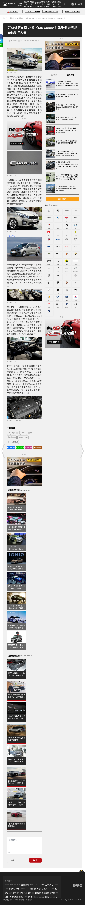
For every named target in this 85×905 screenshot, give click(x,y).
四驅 (29, 893)
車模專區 (32, 3)
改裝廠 (21, 897)
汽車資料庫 (32, 8)
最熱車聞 (70, 75)
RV (39, 885)
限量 (31, 889)
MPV (42, 885)
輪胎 (11, 884)
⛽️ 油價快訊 (12, 12)
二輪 (57, 893)
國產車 (56, 884)
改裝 (31, 884)
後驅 (25, 893)
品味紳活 (53, 8)
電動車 (36, 897)
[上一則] (3, 451)
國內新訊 (37, 8)
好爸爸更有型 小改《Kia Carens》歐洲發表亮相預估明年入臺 (45, 18)
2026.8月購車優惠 (32, 12)
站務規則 (29, 900)
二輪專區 (58, 3)
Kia (9, 433)
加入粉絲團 (11, 447)
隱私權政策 (14, 900)
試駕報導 (42, 3)
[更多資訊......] (9, 852)
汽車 (10, 893)
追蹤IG (29, 447)
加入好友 (21, 447)
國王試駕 (25, 885)
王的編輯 (13, 40)
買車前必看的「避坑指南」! (52, 12)
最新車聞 (26, 3)
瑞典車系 (52, 897)
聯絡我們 (6, 900)
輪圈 (18, 884)
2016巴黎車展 (13, 442)
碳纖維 (38, 893)
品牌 (33, 893)
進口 (56, 889)
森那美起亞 (12, 437)
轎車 (18, 893)
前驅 (22, 893)
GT (57, 897)
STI (28, 889)
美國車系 (41, 897)
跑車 (14, 893)
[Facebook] (74, 885)
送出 (35, 860)
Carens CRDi (23, 437)
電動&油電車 (48, 3)
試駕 (6, 889)
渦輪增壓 (23, 889)
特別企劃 (58, 8)
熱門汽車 (26, 8)
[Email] (81, 885)
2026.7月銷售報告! (72, 12)
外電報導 (42, 8)
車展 (17, 889)
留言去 (38, 447)
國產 (53, 889)
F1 (49, 889)
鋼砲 (6, 897)
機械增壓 (12, 889)
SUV (35, 885)
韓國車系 (15, 433)
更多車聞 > (62, 199)
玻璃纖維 (45, 893)
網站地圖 (22, 900)
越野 (6, 893)
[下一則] (82, 451)
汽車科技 (53, 3)
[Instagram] (77, 885)
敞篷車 (7, 884)
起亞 (30, 433)
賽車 (15, 884)
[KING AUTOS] (12, 4)
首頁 (4, 18)
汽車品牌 (48, 8)
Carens (23, 433)
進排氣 (52, 893)
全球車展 (20, 18)
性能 (46, 889)
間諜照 (37, 3)
